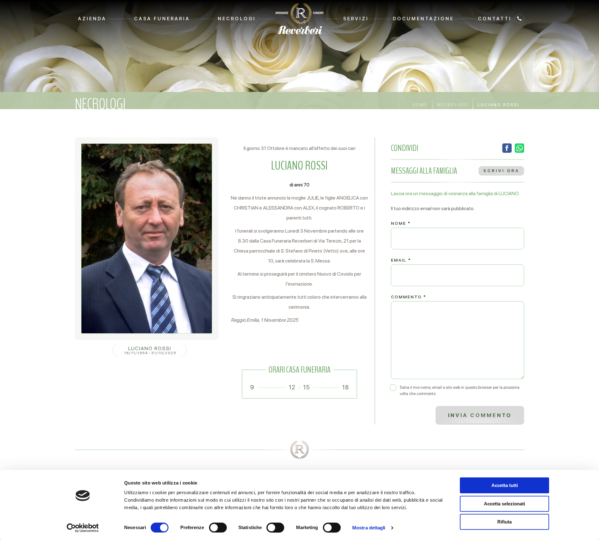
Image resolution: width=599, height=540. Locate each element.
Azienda (92, 19)
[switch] (218, 528)
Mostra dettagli (369, 527)
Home (420, 105)
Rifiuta (504, 521)
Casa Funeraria (162, 19)
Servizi (356, 19)
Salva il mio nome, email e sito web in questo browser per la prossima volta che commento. (459, 390)
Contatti (495, 19)
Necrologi (237, 19)
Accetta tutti (504, 485)
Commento (408, 296)
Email (401, 260)
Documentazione (423, 19)
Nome (401, 223)
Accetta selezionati (504, 503)
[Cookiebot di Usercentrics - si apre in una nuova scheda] (83, 528)
